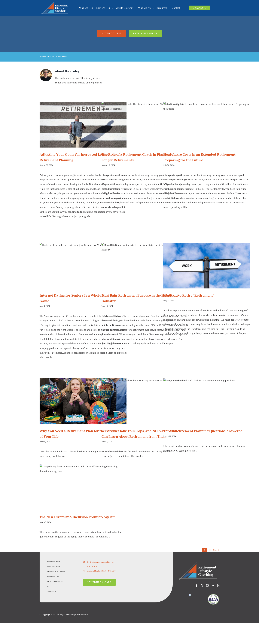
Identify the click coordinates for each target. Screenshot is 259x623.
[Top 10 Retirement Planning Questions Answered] (206, 401)
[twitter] (202, 585)
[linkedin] (218, 585)
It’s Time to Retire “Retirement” (188, 295)
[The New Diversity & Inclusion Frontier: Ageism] (83, 487)
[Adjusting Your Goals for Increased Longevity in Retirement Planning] (83, 125)
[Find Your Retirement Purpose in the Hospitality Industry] (144, 266)
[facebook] (196, 585)
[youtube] (213, 585)
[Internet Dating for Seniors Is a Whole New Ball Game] (83, 266)
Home (42, 57)
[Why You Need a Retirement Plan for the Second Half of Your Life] (83, 401)
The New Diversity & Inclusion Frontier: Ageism (78, 517)
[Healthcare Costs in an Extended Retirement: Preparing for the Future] (206, 125)
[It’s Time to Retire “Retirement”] (206, 266)
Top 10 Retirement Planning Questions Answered (203, 431)
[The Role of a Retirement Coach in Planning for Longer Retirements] (144, 125)
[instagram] (207, 585)
